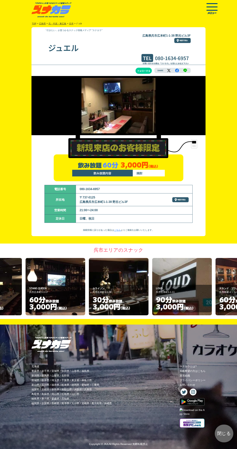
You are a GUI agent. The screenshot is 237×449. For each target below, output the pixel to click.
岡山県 (55, 394)
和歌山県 (66, 389)
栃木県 (45, 380)
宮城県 (55, 370)
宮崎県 (85, 403)
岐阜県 (65, 384)
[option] (55, 286)
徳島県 (35, 398)
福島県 (85, 370)
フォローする (143, 70)
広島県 (65, 394)
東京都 (75, 380)
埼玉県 (55, 380)
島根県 (45, 394)
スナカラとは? (188, 366)
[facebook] (177, 70)
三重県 (95, 384)
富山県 (35, 384)
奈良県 (55, 389)
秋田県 (65, 370)
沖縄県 (108, 403)
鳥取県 (35, 394)
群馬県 (45, 375)
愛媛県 (55, 398)
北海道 (35, 366)
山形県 (75, 370)
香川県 (45, 398)
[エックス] (168, 70)
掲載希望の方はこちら (193, 370)
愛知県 (85, 384)
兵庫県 (88, 389)
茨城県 (35, 380)
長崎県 (55, 403)
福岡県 (35, 403)
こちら (117, 230)
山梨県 (55, 375)
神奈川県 (86, 380)
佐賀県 (45, 403)
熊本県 (65, 403)
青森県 (35, 370)
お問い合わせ (187, 384)
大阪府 (78, 389)
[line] (185, 70)
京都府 (45, 389)
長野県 (65, 375)
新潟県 (35, 375)
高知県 (65, 398)
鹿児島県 (96, 403)
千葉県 (65, 380)
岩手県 (45, 370)
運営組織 (185, 375)
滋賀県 (35, 389)
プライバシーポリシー (193, 380)
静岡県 (75, 384)
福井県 (55, 384)
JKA (106, 444)
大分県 (75, 403)
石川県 (45, 384)
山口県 (75, 394)
